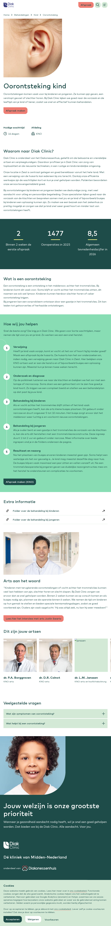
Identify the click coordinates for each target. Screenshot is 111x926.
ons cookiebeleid (78, 890)
